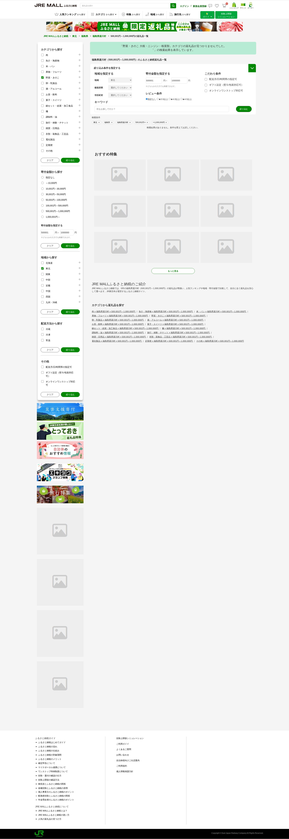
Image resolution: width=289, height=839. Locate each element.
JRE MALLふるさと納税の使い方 (53, 815)
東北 (74, 36)
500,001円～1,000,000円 (58, 211)
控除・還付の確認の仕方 (49, 775)
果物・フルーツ (54, 72)
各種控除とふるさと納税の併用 (53, 788)
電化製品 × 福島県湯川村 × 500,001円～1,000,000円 (117, 341)
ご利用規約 (121, 766)
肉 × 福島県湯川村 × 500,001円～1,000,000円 (114, 311)
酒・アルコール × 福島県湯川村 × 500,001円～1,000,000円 (175, 320)
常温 (48, 340)
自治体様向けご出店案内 (128, 760)
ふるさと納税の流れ (47, 746)
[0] (224, 6)
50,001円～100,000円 (56, 200)
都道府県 (99, 87)
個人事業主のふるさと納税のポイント (56, 792)
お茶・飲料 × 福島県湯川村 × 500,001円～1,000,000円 (118, 324)
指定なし (50, 177)
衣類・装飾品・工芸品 (57, 134)
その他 (49, 150)
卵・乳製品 (51, 83)
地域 (97, 80)
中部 (48, 280)
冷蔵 (48, 329)
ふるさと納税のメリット (49, 759)
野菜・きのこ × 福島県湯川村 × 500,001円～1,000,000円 (178, 315)
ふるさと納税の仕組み (48, 750)
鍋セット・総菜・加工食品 (59, 105)
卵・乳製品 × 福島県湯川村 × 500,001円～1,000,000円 (118, 320)
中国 (48, 291)
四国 (48, 296)
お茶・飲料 (51, 94)
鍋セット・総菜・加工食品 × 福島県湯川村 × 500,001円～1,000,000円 (125, 328)
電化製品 (50, 139)
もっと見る (173, 271)
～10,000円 (51, 183)
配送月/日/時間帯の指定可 (59, 367)
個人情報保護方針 (124, 771)
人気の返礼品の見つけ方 (49, 819)
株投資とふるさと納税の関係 (52, 784)
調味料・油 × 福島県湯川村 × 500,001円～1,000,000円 (118, 332)
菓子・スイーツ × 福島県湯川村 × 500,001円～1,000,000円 (175, 324)
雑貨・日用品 (52, 128)
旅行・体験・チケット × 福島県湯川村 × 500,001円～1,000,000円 (178, 332)
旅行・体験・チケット (57, 122)
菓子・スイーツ (54, 100)
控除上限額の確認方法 (48, 780)
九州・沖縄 (51, 302)
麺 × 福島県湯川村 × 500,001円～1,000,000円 (184, 328)
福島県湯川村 (99, 36)
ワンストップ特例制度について (53, 771)
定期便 (49, 145)
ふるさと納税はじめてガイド (52, 742)
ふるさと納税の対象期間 (49, 755)
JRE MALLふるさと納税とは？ (52, 810)
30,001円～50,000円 (56, 194)
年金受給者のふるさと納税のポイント (56, 800)
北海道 (49, 263)
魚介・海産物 (52, 60)
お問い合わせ (122, 755)
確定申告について (46, 763)
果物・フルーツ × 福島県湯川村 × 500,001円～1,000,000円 (120, 315)
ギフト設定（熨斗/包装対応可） (226, 85)
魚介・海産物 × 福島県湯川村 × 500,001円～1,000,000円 (166, 311)
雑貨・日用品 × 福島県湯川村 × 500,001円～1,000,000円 (119, 337)
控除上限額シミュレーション (130, 738)
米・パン (50, 66)
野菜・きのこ (52, 77)
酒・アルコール (54, 88)
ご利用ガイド (122, 744)
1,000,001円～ (53, 217)
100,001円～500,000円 (57, 205)
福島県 (84, 36)
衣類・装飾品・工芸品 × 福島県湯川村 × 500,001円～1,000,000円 (180, 337)
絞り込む (70, 160)
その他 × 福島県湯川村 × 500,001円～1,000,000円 (220, 341)
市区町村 (99, 95)
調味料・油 (51, 117)
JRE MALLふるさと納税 (56, 36)
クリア (50, 160)
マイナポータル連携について (52, 767)
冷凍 (48, 334)
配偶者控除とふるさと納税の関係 (54, 796)
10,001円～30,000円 (56, 188)
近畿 (48, 285)
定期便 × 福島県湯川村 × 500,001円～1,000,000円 (169, 341)
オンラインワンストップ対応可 (226, 90)
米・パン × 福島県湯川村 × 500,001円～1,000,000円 (221, 311)
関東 (48, 274)
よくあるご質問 (123, 749)
